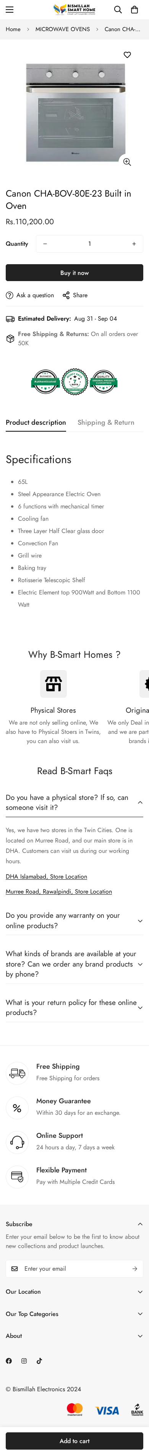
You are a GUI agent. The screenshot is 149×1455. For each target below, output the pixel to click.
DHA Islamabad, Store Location (46, 876)
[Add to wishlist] (127, 55)
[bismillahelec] (74, 9)
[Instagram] (24, 1361)
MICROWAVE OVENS (63, 29)
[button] (134, 9)
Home (13, 29)
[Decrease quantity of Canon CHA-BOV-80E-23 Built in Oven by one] (45, 243)
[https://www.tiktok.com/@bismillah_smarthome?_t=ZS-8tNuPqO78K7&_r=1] (39, 1361)
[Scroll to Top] (135, 1414)
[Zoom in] (127, 162)
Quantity (17, 243)
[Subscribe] (134, 1269)
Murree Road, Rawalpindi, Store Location (59, 891)
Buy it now (74, 272)
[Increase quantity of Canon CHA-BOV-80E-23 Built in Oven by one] (134, 243)
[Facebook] (9, 1361)
